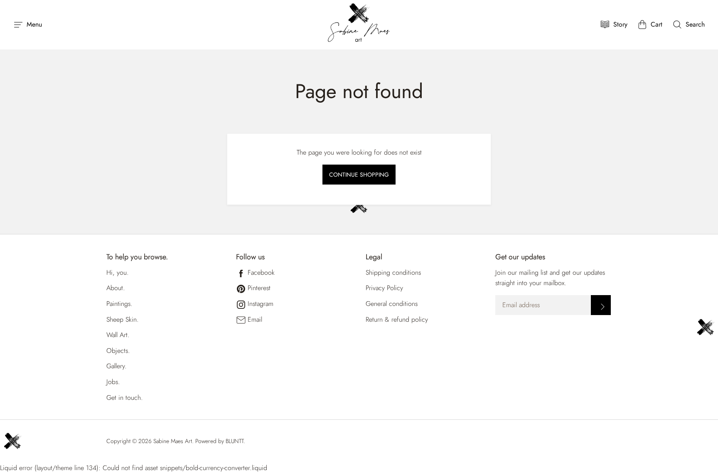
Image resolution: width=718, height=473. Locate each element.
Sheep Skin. (122, 319)
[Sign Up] (601, 305)
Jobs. (113, 382)
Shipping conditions (393, 272)
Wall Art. (118, 335)
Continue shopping (359, 174)
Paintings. (119, 303)
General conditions (392, 303)
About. (115, 288)
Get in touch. (124, 397)
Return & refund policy (397, 319)
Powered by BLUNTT (219, 441)
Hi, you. (117, 272)
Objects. (118, 350)
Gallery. (116, 366)
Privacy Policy (384, 288)
